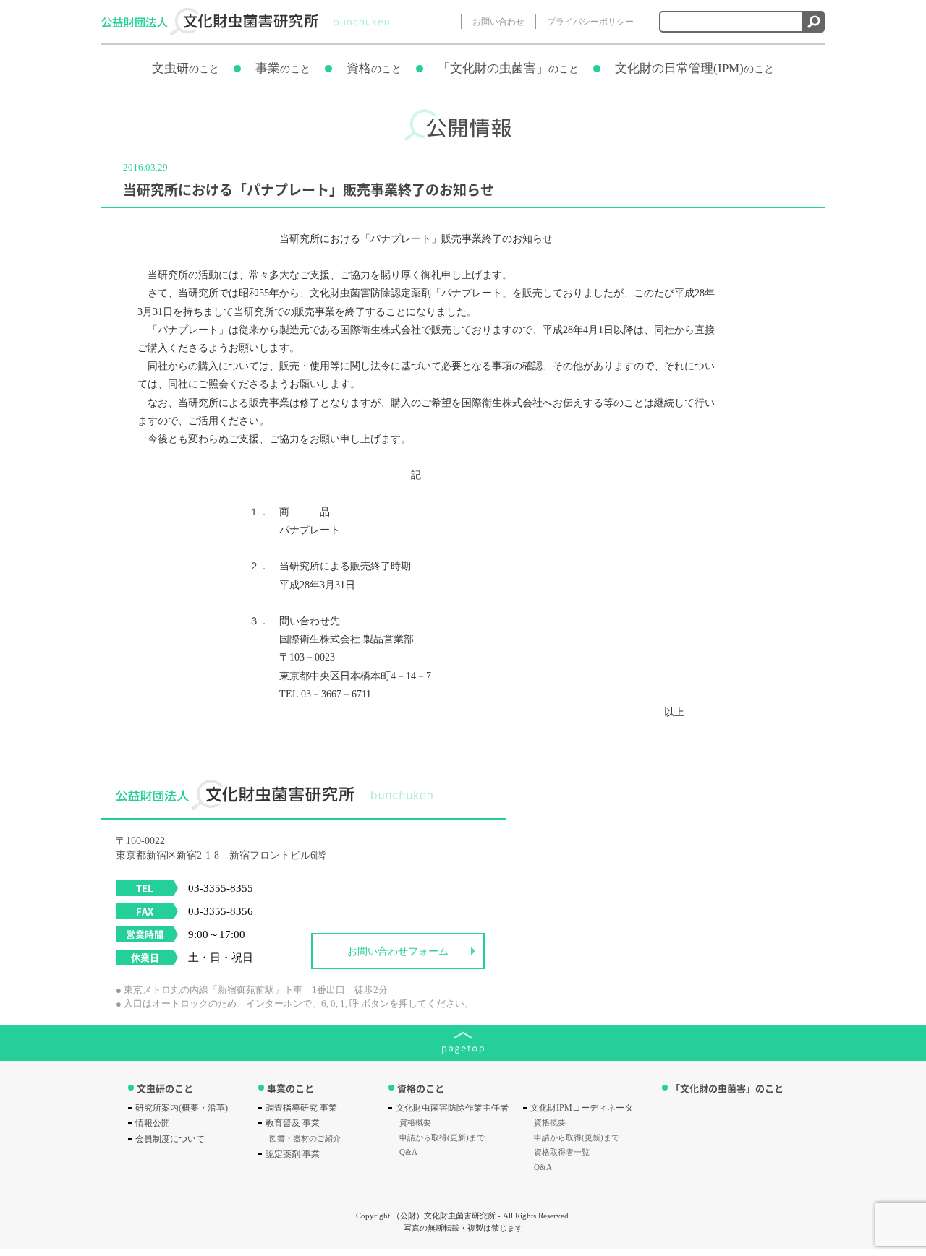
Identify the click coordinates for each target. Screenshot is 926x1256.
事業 (282, 68)
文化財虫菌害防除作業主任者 (452, 1108)
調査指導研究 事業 (301, 1108)
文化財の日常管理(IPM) (694, 68)
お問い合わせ (498, 22)
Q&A (408, 1152)
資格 (374, 68)
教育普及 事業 (293, 1123)
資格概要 (415, 1122)
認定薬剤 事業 (293, 1154)
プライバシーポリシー (590, 22)
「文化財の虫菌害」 (508, 68)
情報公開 (152, 1123)
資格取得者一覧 (562, 1152)
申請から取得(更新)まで (442, 1137)
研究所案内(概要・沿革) (181, 1108)
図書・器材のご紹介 (305, 1138)
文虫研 (185, 68)
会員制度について (170, 1139)
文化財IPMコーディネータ (581, 1108)
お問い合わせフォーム (398, 951)
